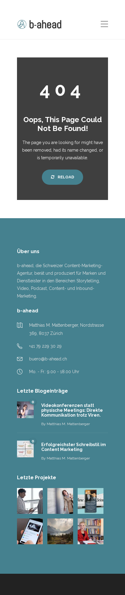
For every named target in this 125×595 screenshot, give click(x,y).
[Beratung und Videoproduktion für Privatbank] (60, 531)
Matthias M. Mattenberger (68, 424)
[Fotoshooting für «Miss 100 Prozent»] (60, 501)
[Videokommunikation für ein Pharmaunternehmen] (30, 501)
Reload (65, 177)
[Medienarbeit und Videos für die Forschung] (90, 531)
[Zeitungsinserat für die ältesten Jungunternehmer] (90, 501)
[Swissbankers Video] (30, 531)
